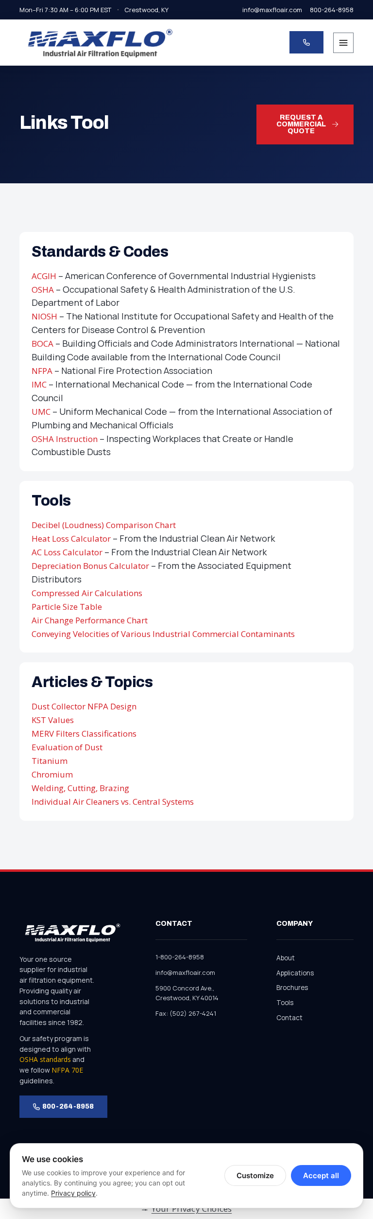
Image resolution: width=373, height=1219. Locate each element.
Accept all (321, 1175)
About (285, 958)
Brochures (292, 987)
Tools (284, 1002)
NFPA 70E (67, 1070)
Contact (289, 1017)
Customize (255, 1175)
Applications (295, 973)
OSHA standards (45, 1059)
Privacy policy (73, 1193)
